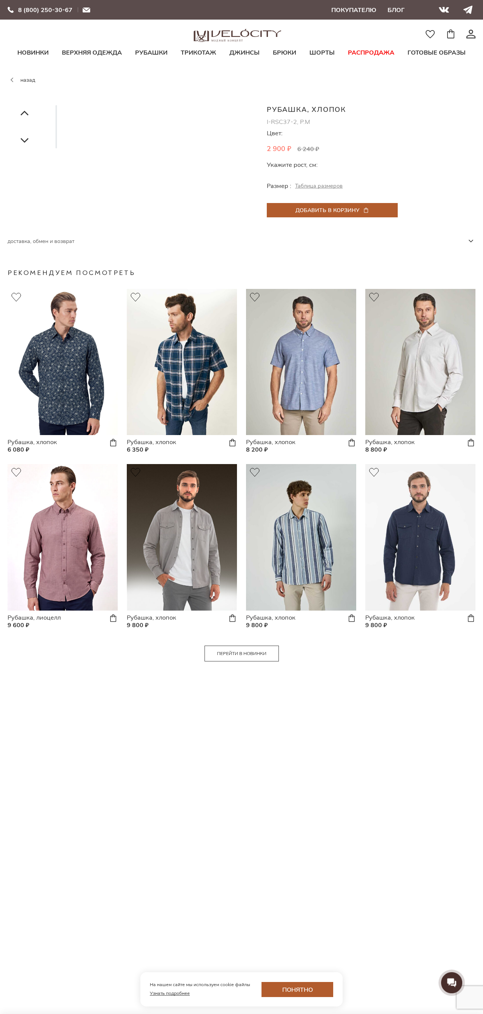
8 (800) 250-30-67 (45, 10)
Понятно (297, 989)
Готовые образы (437, 52)
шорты (322, 52)
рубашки (151, 52)
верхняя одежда (92, 52)
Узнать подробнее (170, 993)
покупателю (353, 10)
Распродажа (371, 52)
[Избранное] (430, 33)
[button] (24, 113)
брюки (284, 52)
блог (396, 10)
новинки (33, 52)
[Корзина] (450, 33)
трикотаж (198, 52)
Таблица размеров (319, 185)
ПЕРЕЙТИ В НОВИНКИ (241, 653)
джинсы (244, 52)
